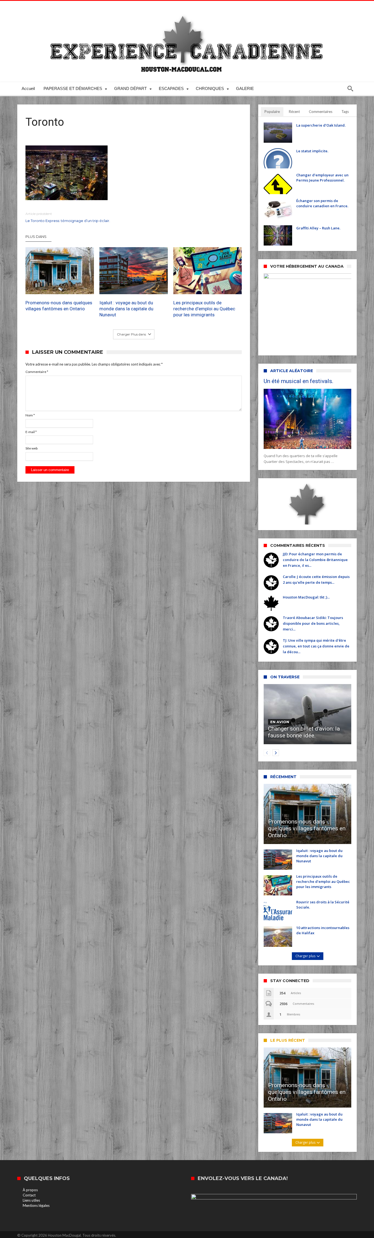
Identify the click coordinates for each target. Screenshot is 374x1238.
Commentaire (36, 372)
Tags (345, 111)
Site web (31, 448)
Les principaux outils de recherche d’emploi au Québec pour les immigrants (204, 308)
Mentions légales (36, 1205)
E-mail (31, 432)
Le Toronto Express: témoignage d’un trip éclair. (67, 217)
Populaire (272, 111)
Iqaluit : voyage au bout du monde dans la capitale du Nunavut (126, 308)
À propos (30, 1190)
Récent (294, 111)
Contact (29, 1195)
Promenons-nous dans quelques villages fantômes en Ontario (58, 305)
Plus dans (36, 236)
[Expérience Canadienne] (187, 9)
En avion (279, 722)
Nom (30, 415)
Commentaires (320, 111)
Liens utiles (31, 1200)
